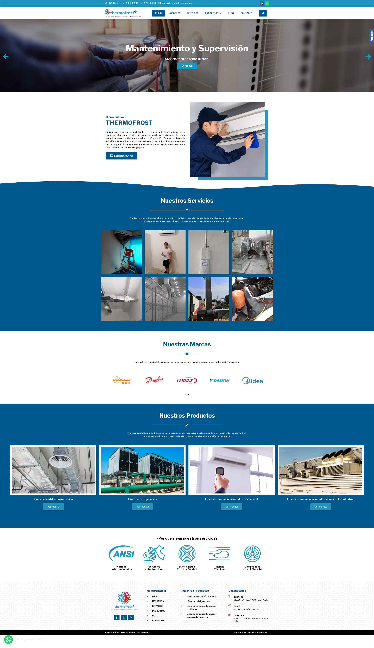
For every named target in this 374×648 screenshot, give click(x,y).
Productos (211, 13)
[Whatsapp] (267, 3)
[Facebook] (262, 3)
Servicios (192, 13)
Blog (231, 13)
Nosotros (174, 13)
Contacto (246, 13)
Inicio (158, 13)
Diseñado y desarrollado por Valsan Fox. (251, 632)
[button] (121, 155)
